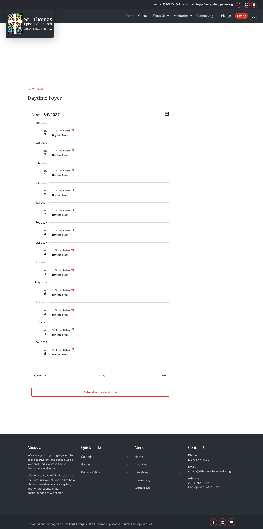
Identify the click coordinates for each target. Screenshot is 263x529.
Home (139, 457)
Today (102, 375)
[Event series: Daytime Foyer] (72, 130)
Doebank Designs (75, 524)
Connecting (142, 480)
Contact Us (142, 488)
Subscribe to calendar (98, 392)
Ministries (141, 472)
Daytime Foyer (60, 135)
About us (141, 464)
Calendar (87, 457)
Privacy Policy (90, 472)
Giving (85, 464)
